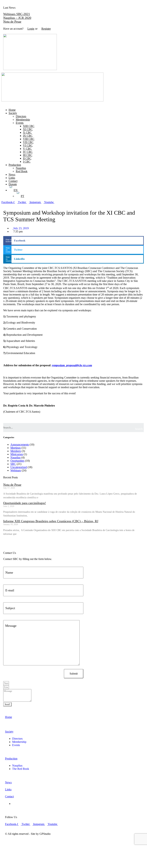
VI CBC (28, 145)
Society (13, 113)
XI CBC (28, 129)
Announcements (19, 444)
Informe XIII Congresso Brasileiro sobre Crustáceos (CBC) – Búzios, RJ (50, 521)
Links (12, 177)
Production (15, 164)
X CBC (27, 132)
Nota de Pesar (12, 21)
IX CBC (28, 135)
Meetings (15, 447)
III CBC (27, 155)
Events (19, 122)
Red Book (21, 171)
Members (15, 451)
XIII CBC (28, 126)
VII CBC (28, 142)
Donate (13, 184)
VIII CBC (28, 138)
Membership (23, 119)
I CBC (26, 161)
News (12, 174)
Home (12, 109)
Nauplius (21, 168)
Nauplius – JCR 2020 (17, 18)
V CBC (27, 148)
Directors (21, 116)
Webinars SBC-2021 (16, 14)
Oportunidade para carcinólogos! (24, 503)
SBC (13, 463)
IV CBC (28, 151)
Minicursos (16, 454)
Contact (13, 181)
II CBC (27, 158)
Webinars (15, 470)
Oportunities (17, 460)
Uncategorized (18, 467)
